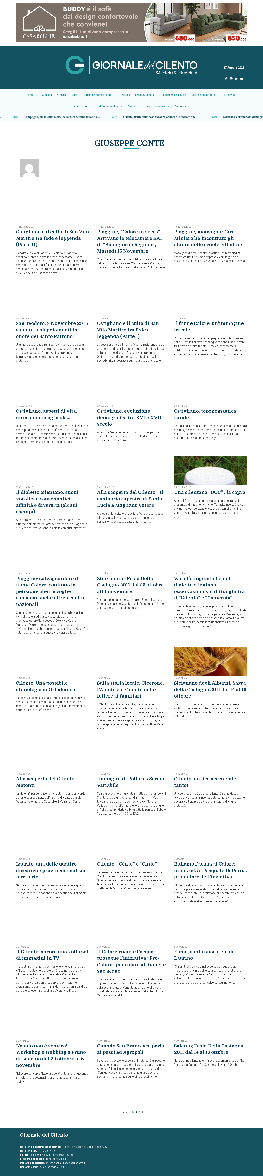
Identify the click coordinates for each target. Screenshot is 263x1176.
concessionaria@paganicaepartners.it (64, 1162)
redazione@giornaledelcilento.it (47, 1166)
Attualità (62, 95)
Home (29, 95)
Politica (125, 95)
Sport (75, 95)
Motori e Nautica (108, 106)
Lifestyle (229, 95)
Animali (132, 106)
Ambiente (180, 106)
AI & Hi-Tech (81, 106)
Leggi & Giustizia (155, 106)
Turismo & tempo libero (97, 95)
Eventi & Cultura (144, 95)
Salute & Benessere (203, 95)
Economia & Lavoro (174, 95)
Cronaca (47, 95)
